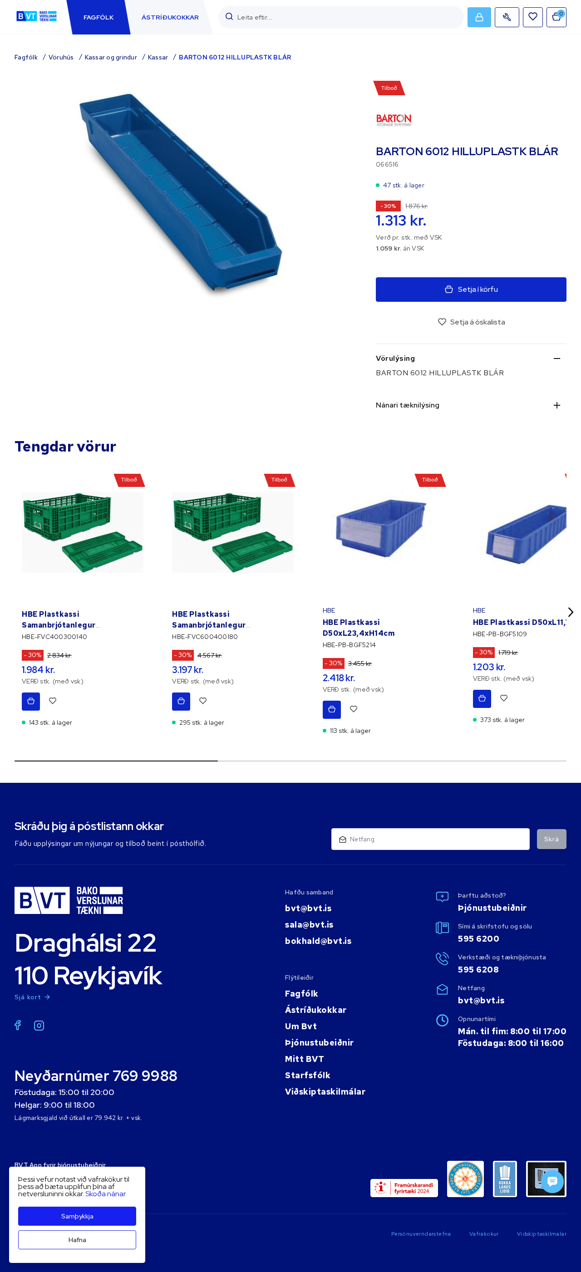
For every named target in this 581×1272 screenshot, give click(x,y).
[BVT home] (37, 21)
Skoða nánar (105, 1193)
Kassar (158, 57)
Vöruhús (61, 57)
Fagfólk (26, 57)
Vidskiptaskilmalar (541, 1234)
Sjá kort (28, 997)
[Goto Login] (532, 17)
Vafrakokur (484, 1234)
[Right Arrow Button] (571, 612)
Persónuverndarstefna (421, 1234)
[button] (229, 17)
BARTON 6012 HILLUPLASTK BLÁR (235, 57)
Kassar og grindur (111, 57)
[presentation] (98, 17)
